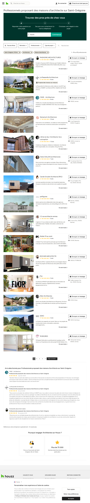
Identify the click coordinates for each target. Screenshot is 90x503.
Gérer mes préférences (71, 494)
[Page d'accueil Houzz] (7, 3)
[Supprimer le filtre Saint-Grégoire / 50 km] (19, 52)
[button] (3, 3)
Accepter (71, 498)
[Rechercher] (11, 3)
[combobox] (20, 3)
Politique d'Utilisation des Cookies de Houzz (27, 496)
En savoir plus (33, 427)
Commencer (56, 35)
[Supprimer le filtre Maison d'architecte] (48, 52)
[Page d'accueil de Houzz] (7, 475)
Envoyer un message (78, 58)
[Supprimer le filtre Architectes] (31, 52)
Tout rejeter (71, 489)
